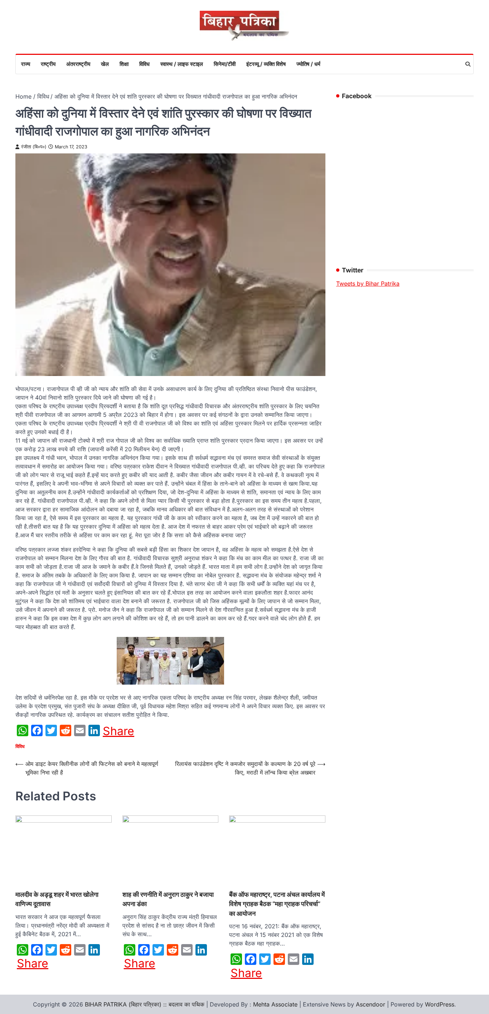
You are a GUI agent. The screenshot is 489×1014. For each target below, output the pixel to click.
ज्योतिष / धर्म (308, 64)
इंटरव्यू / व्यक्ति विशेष (266, 64)
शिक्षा (124, 64)
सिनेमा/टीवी (225, 64)
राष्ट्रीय (48, 64)
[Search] (468, 64)
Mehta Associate (276, 1004)
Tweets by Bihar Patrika (368, 283)
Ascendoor (370, 1004)
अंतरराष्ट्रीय (78, 64)
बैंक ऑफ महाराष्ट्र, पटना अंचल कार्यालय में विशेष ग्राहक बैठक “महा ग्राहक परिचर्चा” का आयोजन (277, 904)
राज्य (25, 64)
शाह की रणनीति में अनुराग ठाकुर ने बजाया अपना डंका (168, 899)
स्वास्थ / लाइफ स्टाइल (181, 64)
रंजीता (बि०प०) (34, 146)
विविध (144, 64)
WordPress (439, 1004)
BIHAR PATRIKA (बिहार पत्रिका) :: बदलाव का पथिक (144, 1004)
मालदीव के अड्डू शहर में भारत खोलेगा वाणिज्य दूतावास (56, 899)
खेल (105, 64)
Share (118, 731)
